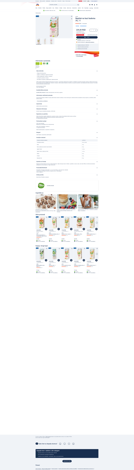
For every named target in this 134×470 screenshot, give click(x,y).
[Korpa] (96, 4)
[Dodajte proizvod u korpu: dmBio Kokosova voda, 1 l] (59, 260)
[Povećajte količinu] (96, 30)
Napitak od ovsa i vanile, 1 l (66, 234)
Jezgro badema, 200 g (78, 234)
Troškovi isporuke (48, 436)
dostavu (83, 33)
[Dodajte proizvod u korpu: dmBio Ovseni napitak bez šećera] (71, 260)
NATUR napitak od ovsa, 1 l (91, 234)
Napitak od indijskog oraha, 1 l (54, 234)
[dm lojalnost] (94, 1)
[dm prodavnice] (89, 4)
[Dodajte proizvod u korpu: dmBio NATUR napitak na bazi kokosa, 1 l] (46, 260)
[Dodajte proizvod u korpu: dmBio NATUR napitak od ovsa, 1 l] (96, 229)
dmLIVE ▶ (91, 8)
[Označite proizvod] (72, 16)
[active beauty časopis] (88, 1)
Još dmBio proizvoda (50, 185)
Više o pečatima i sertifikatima (42, 101)
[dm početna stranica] (37, 5)
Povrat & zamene (55, 468)
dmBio (76, 16)
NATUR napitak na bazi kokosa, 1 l (40, 266)
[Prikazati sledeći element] (97, 202)
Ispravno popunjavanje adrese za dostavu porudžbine (68, 468)
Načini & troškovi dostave (46, 468)
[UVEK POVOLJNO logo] (80, 1)
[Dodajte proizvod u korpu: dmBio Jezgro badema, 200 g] (84, 229)
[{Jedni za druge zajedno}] (84, 1)
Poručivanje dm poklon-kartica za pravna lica (86, 468)
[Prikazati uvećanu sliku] (54, 26)
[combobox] (64, 5)
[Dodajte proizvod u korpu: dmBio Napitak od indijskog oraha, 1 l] (59, 229)
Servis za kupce (38, 468)
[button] (60, 444)
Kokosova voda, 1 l (52, 265)
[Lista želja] (92, 4)
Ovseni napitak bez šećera (66, 265)
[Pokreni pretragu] (78, 5)
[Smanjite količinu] (91, 30)
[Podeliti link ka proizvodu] (72, 19)
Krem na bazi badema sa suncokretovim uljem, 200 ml (41, 236)
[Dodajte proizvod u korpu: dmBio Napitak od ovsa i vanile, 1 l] (71, 229)
